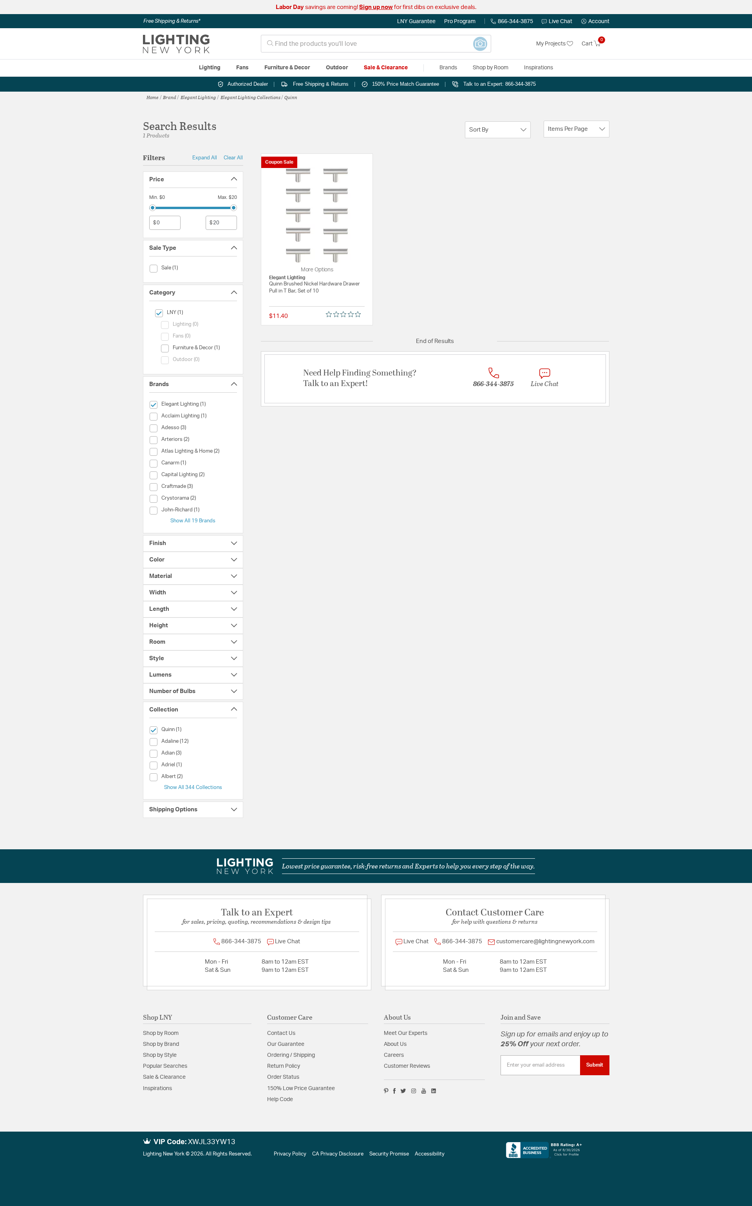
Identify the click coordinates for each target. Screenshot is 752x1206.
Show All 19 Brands (192, 521)
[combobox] (376, 43)
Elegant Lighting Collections (250, 97)
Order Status (283, 1077)
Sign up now (376, 7)
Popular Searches (165, 1066)
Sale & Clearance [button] (386, 67)
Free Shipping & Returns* (171, 21)
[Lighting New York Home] (176, 43)
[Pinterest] (386, 1091)
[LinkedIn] (434, 1091)
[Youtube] (423, 1091)
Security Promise (389, 1154)
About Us (395, 1044)
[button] (595, 21)
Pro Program (459, 21)
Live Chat (560, 21)
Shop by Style (160, 1055)
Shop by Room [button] (490, 67)
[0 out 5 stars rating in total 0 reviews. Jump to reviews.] (345, 314)
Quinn (290, 97)
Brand (169, 97)
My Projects (551, 44)
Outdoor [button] (337, 67)
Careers (394, 1055)
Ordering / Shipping (291, 1055)
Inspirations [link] (538, 67)
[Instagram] (414, 1091)
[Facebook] (394, 1091)
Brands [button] (448, 67)
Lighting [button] (210, 67)
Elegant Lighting (198, 97)
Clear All (233, 158)
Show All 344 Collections (193, 787)
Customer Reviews (407, 1066)
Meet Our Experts (405, 1033)
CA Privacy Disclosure (337, 1154)
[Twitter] (403, 1091)
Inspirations (157, 1088)
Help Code (280, 1099)
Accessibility (430, 1154)
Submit (594, 1065)
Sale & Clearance (164, 1077)
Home (152, 97)
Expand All (204, 158)
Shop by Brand (161, 1044)
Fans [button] (242, 67)
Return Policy (283, 1066)
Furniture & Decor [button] (287, 67)
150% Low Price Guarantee (301, 1088)
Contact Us (281, 1033)
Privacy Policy (290, 1154)
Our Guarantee (285, 1044)
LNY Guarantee (416, 21)
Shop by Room (161, 1033)
